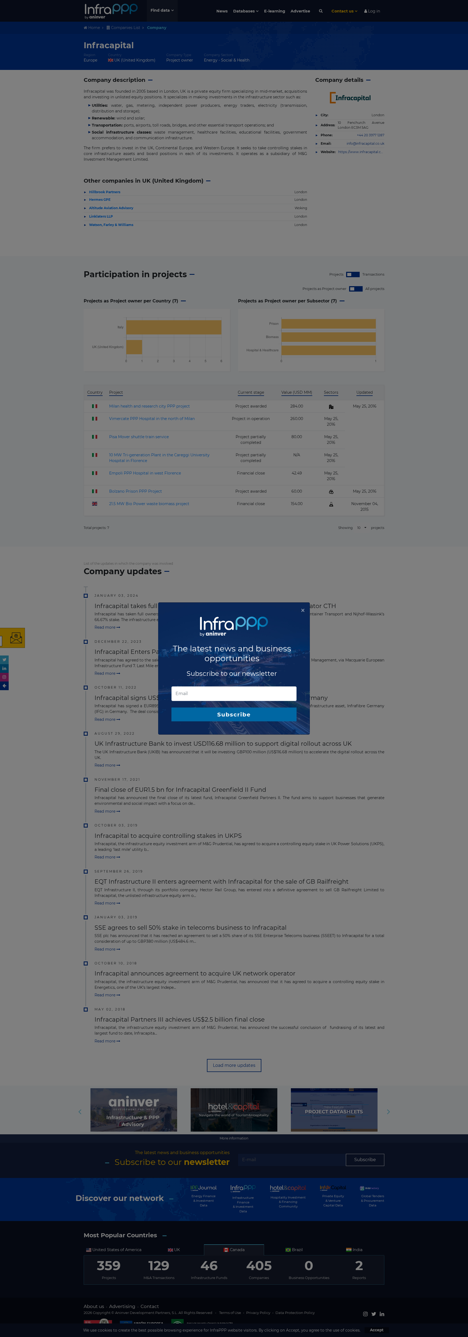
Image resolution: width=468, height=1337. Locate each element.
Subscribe (234, 714)
